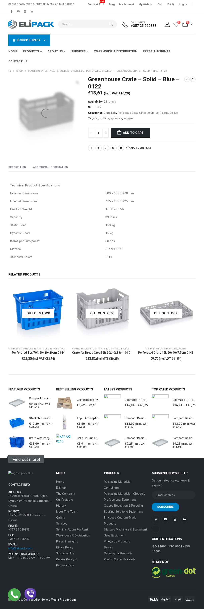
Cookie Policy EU (67, 559)
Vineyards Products (117, 541)
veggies (128, 118)
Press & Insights (156, 51)
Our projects (64, 499)
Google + (113, 148)
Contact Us (17, 61)
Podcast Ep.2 (95, 4)
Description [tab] (17, 167)
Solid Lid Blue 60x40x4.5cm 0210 (97, 438)
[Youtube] (18, 11)
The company (65, 493)
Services (62, 523)
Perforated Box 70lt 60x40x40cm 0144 (38, 352)
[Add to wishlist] (62, 289)
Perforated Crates (129, 112)
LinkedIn (106, 148)
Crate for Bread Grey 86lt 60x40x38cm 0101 (102, 352)
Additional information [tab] (50, 167)
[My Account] (167, 24)
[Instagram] (25, 11)
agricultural (102, 118)
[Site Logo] (31, 24)
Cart (160, 4)
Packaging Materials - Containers (118, 484)
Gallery (60, 517)
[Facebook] (11, 11)
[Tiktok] (38, 11)
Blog (112, 4)
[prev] (187, 79)
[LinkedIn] (31, 11)
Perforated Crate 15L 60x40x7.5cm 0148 (165, 352)
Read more (41, 339)
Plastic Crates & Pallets (120, 559)
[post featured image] (16, 402)
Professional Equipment (120, 499)
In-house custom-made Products (120, 520)
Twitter (98, 148)
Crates (11, 349)
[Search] (111, 24)
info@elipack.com (20, 548)
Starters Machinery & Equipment (125, 529)
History (61, 505)
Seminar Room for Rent (72, 529)
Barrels (108, 547)
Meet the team (66, 511)
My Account (126, 4)
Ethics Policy (64, 547)
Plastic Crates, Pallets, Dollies (159, 112)
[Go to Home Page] (9, 71)
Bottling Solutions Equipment (123, 511)
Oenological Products (118, 553)
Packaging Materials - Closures (124, 493)
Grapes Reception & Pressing (123, 505)
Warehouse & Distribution (115, 51)
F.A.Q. (171, 4)
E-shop (61, 487)
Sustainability (65, 553)
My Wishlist (146, 4)
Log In (183, 4)
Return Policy (65, 565)
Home (12, 51)
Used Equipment (115, 535)
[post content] (38, 313)
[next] (193, 79)
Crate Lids (110, 112)
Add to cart (133, 133)
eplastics (116, 118)
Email (121, 148)
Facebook (91, 148)
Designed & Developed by (42, 599)
